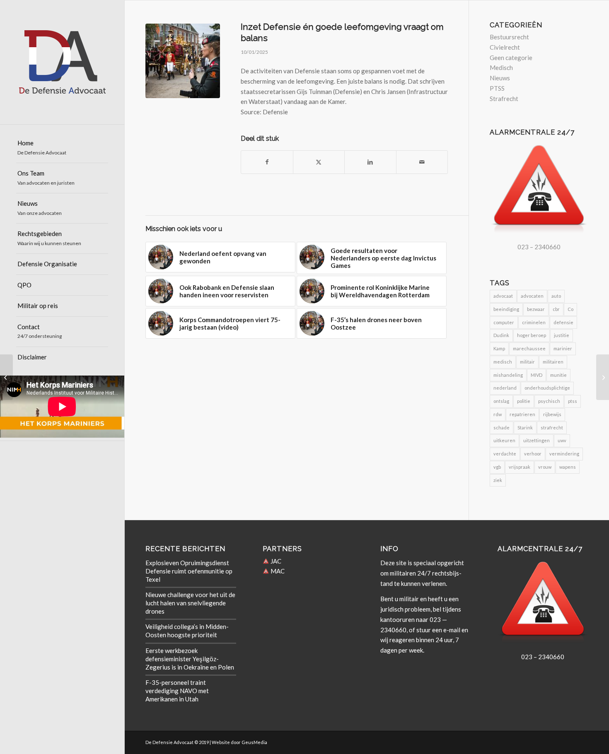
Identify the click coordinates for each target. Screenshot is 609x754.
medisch (502, 361)
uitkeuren (504, 440)
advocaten (532, 296)
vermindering (564, 453)
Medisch (501, 67)
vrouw (544, 467)
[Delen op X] (319, 162)
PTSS (497, 88)
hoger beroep (531, 335)
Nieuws (500, 78)
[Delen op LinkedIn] (370, 162)
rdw (497, 414)
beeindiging (506, 309)
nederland (505, 387)
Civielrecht (505, 47)
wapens (567, 467)
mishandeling (508, 375)
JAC (275, 561)
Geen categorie (511, 57)
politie (523, 401)
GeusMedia (254, 742)
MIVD (536, 375)
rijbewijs (552, 414)
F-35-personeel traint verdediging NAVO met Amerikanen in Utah (177, 691)
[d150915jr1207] (182, 61)
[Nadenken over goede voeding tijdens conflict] (6, 377)
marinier (562, 348)
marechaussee (529, 348)
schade (501, 427)
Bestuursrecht (509, 37)
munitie (558, 375)
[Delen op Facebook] (267, 162)
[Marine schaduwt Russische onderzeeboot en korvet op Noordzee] (602, 377)
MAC (277, 571)
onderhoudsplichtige (547, 387)
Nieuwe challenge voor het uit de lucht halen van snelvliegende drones (190, 603)
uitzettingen (536, 440)
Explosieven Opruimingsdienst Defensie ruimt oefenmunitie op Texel (188, 571)
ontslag (501, 401)
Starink (525, 427)
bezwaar (536, 309)
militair (527, 361)
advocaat (503, 296)
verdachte (504, 453)
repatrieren (522, 414)
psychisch (549, 401)
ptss (572, 401)
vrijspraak (519, 467)
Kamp (499, 348)
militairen (553, 361)
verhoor (532, 453)
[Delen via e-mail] (422, 162)
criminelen (534, 322)
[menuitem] (62, 148)
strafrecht (552, 427)
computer (503, 322)
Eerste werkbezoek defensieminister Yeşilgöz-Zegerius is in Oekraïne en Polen (189, 659)
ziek (497, 480)
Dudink (501, 335)
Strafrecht (504, 98)
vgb (497, 467)
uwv (562, 440)
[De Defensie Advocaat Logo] (62, 62)
